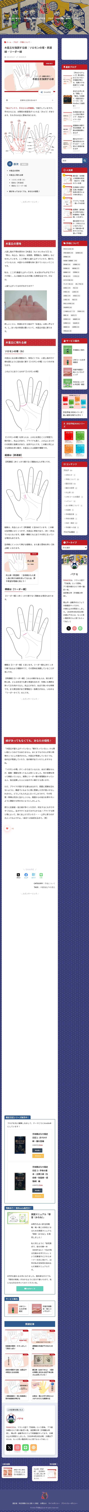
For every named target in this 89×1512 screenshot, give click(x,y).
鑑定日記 (70, 483)
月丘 (75, 288)
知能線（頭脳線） (70, 260)
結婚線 (66, 272)
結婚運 (76, 319)
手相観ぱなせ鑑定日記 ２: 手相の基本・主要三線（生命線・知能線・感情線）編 (40, 1174)
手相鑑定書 (71, 514)
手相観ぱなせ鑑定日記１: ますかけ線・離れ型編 (40, 1137)
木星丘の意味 (14, 170)
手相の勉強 (71, 518)
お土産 (69, 492)
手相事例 (67, 307)
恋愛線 (76, 272)
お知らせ (70, 475)
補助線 (44, 887)
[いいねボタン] (7, 828)
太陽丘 (66, 296)
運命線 (66, 264)
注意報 (75, 327)
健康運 (66, 327)
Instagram (17, 1451)
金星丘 (66, 288)
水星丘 (76, 296)
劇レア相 (79, 284)
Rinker (41, 1145)
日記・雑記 (71, 523)
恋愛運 (66, 319)
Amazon (38, 1156)
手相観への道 (72, 527)
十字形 (76, 276)
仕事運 (66, 323)
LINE (25, 1451)
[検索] (84, 160)
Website (33, 1451)
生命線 (79, 253)
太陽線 (76, 264)
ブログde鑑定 (70, 532)
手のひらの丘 (68, 249)
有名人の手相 (68, 303)
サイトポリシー (54, 1503)
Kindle (37, 1150)
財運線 (66, 268)
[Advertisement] (29, 219)
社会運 (76, 323)
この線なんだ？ (69, 311)
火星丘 (66, 299)
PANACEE (10, 1427)
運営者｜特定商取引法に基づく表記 (25, 1503)
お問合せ (43, 1503)
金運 (74, 315)
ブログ (67, 470)
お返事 (69, 509)
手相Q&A (67, 331)
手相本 (80, 311)
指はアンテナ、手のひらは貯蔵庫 (20, 108)
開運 (65, 315)
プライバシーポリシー (69, 1503)
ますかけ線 (68, 280)
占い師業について (73, 505)
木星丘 (52, 887)
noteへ (30, 1288)
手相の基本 (68, 253)
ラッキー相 (68, 284)
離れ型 (66, 276)
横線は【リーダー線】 (19, 185)
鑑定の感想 (71, 488)
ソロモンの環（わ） (18, 179)
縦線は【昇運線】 (17, 182)
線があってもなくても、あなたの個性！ (24, 191)
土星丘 (75, 292)
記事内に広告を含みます (28, 100)
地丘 (74, 299)
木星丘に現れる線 (16, 175)
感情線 (66, 257)
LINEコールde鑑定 (73, 496)
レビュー (70, 501)
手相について (50, 883)
